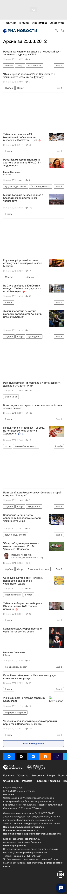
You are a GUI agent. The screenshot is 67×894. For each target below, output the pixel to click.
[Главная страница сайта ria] (19, 30)
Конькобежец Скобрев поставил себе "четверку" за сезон (22, 630)
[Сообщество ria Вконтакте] (33, 756)
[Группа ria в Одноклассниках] (45, 756)
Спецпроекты (11, 780)
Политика (8, 775)
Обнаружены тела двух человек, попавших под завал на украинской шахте (23, 580)
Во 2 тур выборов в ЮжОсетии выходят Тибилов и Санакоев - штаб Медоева (22, 288)
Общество (22, 775)
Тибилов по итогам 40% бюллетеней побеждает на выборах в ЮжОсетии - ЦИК (20, 137)
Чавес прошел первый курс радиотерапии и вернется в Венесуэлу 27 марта (30, 722)
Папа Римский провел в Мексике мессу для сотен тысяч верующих (29, 677)
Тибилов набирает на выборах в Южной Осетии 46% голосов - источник (22, 606)
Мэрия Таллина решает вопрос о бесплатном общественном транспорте (23, 198)
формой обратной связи (33, 852)
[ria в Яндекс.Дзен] (21, 756)
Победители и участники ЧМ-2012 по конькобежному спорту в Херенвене (24, 430)
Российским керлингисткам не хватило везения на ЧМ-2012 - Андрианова (22, 162)
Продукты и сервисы (47, 780)
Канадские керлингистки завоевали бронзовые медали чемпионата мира (22, 518)
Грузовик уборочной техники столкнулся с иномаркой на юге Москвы (22, 263)
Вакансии (8, 794)
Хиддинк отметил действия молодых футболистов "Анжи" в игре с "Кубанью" (22, 314)
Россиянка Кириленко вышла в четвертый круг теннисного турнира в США (32, 53)
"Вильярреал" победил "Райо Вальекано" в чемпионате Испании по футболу (29, 76)
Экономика (38, 775)
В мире (51, 775)
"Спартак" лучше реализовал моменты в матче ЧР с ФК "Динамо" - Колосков (21, 546)
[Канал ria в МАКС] (9, 756)
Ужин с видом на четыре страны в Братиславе (24, 699)
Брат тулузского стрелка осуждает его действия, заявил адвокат (33, 407)
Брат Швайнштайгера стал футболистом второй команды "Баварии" (32, 494)
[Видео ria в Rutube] (57, 756)
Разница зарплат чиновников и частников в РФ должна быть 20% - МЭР (32, 384)
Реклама (27, 780)
